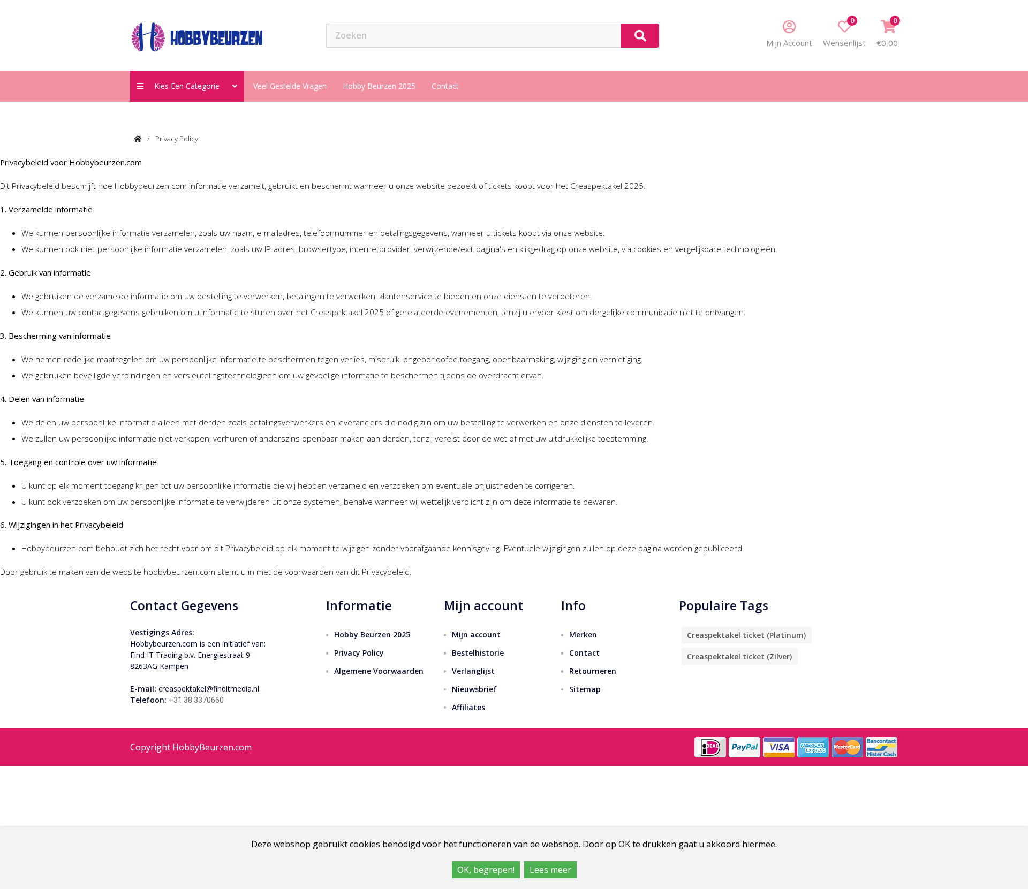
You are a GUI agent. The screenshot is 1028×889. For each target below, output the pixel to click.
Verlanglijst (473, 671)
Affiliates (468, 707)
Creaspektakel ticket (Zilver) (739, 656)
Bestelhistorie (478, 653)
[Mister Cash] (882, 746)
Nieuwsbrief (474, 689)
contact (445, 86)
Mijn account (476, 634)
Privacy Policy (176, 138)
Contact (584, 653)
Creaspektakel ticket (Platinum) (746, 635)
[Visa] (779, 746)
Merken (583, 634)
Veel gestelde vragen (290, 86)
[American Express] (813, 746)
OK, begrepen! (486, 870)
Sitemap (585, 689)
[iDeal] (710, 746)
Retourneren (592, 671)
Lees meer (550, 870)
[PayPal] (745, 746)
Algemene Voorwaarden (379, 671)
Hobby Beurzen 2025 (379, 86)
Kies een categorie (190, 86)
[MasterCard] (848, 746)
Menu (696, 35)
